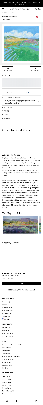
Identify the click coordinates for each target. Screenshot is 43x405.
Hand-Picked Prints (13, 2)
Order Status (6, 376)
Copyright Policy (7, 336)
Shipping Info (6, 379)
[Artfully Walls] (20, 9)
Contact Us (5, 305)
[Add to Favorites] (40, 17)
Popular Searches (8, 359)
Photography (6, 351)
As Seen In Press (7, 310)
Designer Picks (7, 365)
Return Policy (6, 382)
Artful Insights (6, 313)
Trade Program (7, 308)
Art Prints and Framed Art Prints (12, 345)
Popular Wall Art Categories (11, 356)
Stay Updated (6, 316)
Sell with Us (6, 328)
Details (26, 4)
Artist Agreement (7, 333)
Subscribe (21, 284)
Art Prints (4, 13)
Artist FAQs (5, 331)
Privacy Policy (6, 388)
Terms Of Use (6, 385)
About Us (5, 302)
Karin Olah (11, 13)
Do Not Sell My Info (8, 391)
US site (7, 319)
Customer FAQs (7, 394)
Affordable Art (6, 362)
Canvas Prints (6, 348)
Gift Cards (5, 368)
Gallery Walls (6, 353)
